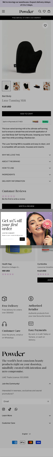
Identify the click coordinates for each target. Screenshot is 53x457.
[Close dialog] (51, 213)
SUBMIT (22, 239)
